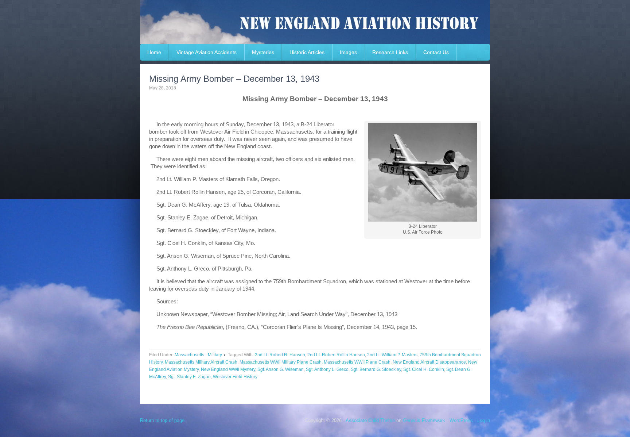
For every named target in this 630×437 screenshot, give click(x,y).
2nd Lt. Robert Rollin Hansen (336, 354)
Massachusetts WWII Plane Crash (357, 362)
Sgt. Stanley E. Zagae (189, 376)
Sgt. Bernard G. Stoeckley (376, 369)
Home (154, 52)
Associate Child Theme (370, 420)
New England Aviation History (315, 22)
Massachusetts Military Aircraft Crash (201, 362)
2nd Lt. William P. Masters (392, 354)
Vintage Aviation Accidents (206, 52)
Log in (483, 420)
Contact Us (436, 52)
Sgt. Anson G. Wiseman (280, 369)
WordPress (461, 420)
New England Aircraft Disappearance (429, 362)
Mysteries (263, 52)
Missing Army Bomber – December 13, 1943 (234, 79)
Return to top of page (162, 420)
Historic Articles (306, 52)
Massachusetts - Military (198, 354)
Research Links (390, 52)
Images (348, 52)
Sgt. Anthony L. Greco (327, 369)
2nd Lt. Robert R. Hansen (280, 354)
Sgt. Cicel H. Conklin (423, 369)
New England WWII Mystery (228, 369)
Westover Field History (235, 376)
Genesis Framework (424, 420)
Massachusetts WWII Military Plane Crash (281, 362)
